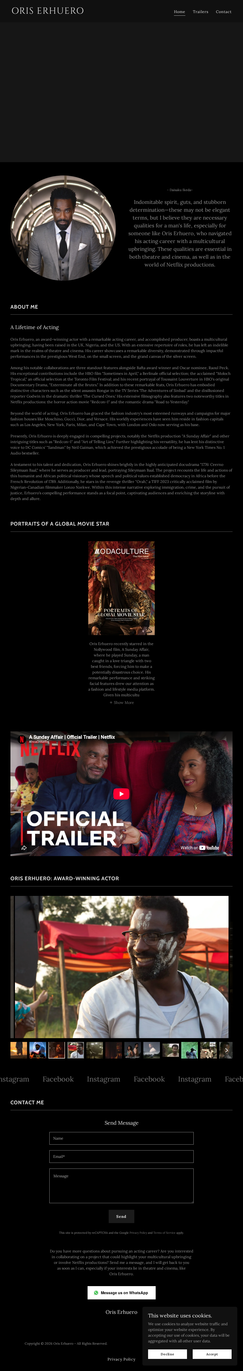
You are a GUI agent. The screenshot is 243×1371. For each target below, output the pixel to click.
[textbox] (121, 1138)
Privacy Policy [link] (138, 1232)
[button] (121, 702)
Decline (167, 1354)
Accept (212, 1354)
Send (121, 1216)
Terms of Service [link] (164, 1232)
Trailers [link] (200, 11)
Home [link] (179, 11)
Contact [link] (224, 11)
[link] (64, 12)
